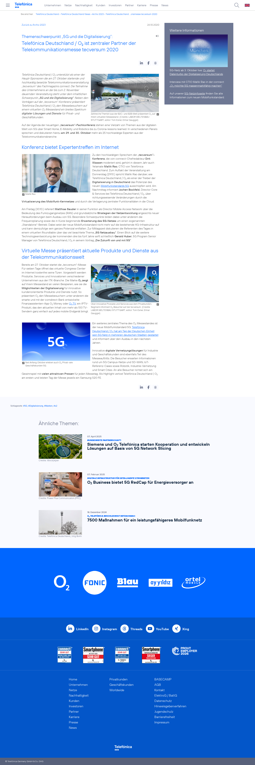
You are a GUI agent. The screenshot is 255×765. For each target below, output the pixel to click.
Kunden (100, 5)
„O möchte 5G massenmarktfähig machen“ (196, 85)
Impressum (161, 722)
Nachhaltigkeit (83, 5)
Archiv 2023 (98, 14)
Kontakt (159, 690)
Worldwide (116, 690)
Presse (154, 5)
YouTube (162, 629)
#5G (25, 406)
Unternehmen (52, 5)
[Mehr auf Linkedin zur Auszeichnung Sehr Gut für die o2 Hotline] (122, 655)
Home (73, 679)
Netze (68, 5)
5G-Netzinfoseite (194, 93)
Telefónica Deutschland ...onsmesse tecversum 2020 (131, 14)
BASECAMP (162, 679)
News (165, 5)
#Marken (48, 406)
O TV (72, 303)
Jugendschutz (163, 712)
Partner (129, 5)
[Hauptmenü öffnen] (8, 5)
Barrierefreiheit (164, 717)
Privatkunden (118, 679)
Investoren (115, 5)
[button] (141, 63)
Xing (185, 629)
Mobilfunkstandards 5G (115, 186)
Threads (136, 629)
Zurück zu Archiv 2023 (34, 24)
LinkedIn (82, 629)
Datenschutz (163, 701)
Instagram (109, 629)
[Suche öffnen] (237, 5)
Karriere (141, 5)
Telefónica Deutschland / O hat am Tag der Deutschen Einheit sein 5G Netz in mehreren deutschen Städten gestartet (125, 331)
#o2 (55, 406)
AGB (157, 685)
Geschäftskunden (121, 685)
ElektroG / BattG (165, 695)
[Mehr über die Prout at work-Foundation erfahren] (184, 655)
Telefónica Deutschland (47, 14)
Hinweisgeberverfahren (170, 706)
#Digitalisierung (35, 406)
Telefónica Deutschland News (75, 14)
